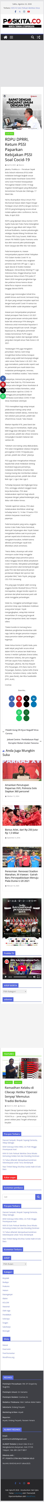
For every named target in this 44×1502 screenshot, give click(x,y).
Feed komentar (9, 1353)
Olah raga (9, 133)
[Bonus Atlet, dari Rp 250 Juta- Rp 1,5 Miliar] (22, 807)
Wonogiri (6, 1331)
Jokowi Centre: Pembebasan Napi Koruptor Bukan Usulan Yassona (22, 741)
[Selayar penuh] (38, 977)
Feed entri (7, 1349)
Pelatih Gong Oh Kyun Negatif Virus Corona (22, 732)
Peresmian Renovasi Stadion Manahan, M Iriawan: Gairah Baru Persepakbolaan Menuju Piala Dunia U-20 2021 (21, 876)
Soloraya (6, 1319)
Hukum (5, 1290)
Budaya (6, 1282)
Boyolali (6, 1278)
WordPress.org (8, 1357)
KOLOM (6, 1302)
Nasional (18, 1082)
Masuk (5, 1345)
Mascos (21, 165)
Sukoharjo (7, 1327)
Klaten (5, 1298)
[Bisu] (34, 977)
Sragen (5, 1323)
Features (9, 1082)
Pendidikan (7, 1314)
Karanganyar (8, 1294)
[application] (22, 968)
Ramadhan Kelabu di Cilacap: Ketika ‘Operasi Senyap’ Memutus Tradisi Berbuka (21, 1094)
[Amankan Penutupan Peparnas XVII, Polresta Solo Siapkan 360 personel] (22, 762)
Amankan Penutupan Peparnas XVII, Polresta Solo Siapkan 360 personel (21, 788)
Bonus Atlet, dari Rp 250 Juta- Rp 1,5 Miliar (21, 831)
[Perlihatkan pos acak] (38, 37)
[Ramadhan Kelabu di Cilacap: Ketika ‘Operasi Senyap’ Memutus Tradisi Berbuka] (22, 1068)
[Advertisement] (22, 63)
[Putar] (6, 977)
